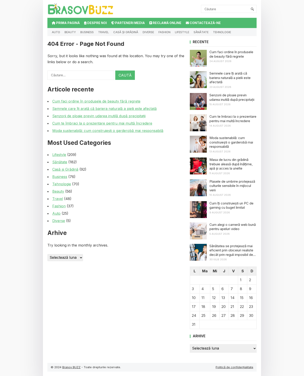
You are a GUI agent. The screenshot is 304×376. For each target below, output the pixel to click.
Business (87, 32)
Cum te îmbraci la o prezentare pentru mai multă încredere (102, 123)
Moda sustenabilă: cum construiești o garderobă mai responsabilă (107, 130)
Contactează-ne (205, 23)
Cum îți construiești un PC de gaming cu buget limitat (231, 205)
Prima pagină (67, 23)
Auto (56, 32)
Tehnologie (222, 32)
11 (203, 297)
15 (241, 297)
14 (233, 297)
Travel (103, 32)
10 (194, 297)
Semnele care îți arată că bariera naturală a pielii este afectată (104, 108)
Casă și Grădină (125, 32)
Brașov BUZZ (71, 367)
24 (194, 315)
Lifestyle (182, 32)
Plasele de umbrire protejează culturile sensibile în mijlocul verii (232, 185)
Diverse (148, 32)
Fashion (164, 32)
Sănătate (201, 32)
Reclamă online (166, 23)
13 (223, 297)
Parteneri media (129, 23)
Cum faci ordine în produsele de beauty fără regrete (96, 101)
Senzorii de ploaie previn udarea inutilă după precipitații (99, 116)
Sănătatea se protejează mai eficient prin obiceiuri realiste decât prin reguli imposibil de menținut (231, 250)
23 (251, 306)
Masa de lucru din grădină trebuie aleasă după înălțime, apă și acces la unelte (231, 164)
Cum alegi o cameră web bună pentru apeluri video (232, 226)
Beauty (70, 32)
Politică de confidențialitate (234, 367)
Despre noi (97, 23)
